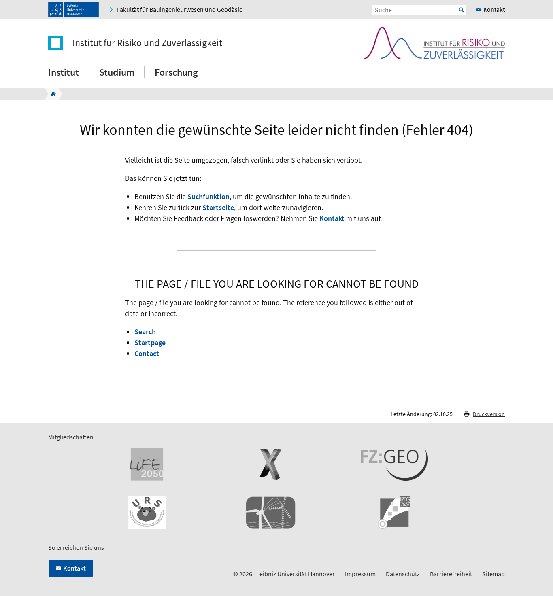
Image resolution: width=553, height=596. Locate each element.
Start (461, 10)
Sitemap (493, 574)
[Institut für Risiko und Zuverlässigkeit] (50, 94)
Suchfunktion (208, 196)
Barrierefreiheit (451, 574)
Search (145, 331)
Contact (146, 353)
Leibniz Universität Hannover (295, 574)
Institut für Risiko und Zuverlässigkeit (147, 43)
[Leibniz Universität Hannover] (73, 9)
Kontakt (332, 218)
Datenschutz (403, 574)
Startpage (150, 342)
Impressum (360, 574)
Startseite (218, 207)
